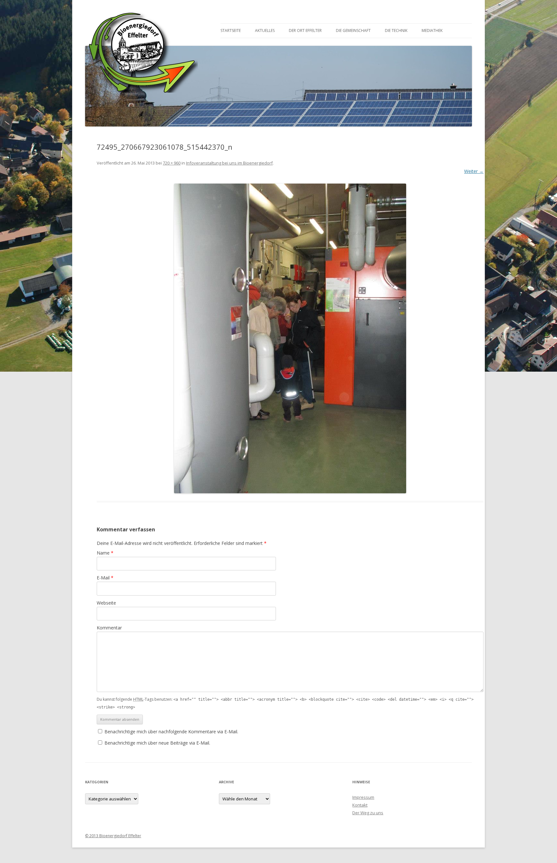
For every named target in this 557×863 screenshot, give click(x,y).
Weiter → (474, 171)
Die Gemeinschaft (353, 30)
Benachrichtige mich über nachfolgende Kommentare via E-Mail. (171, 731)
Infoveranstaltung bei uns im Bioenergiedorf (229, 163)
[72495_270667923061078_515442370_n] (290, 338)
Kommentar (109, 628)
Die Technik (396, 30)
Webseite (106, 603)
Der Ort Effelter (305, 30)
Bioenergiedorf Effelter (141, 49)
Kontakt (359, 805)
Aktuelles (265, 30)
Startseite (230, 30)
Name (105, 553)
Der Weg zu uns (367, 813)
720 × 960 (172, 163)
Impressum (363, 797)
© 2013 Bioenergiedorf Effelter (113, 835)
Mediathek (432, 30)
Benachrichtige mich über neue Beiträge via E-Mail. (157, 743)
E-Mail (105, 578)
